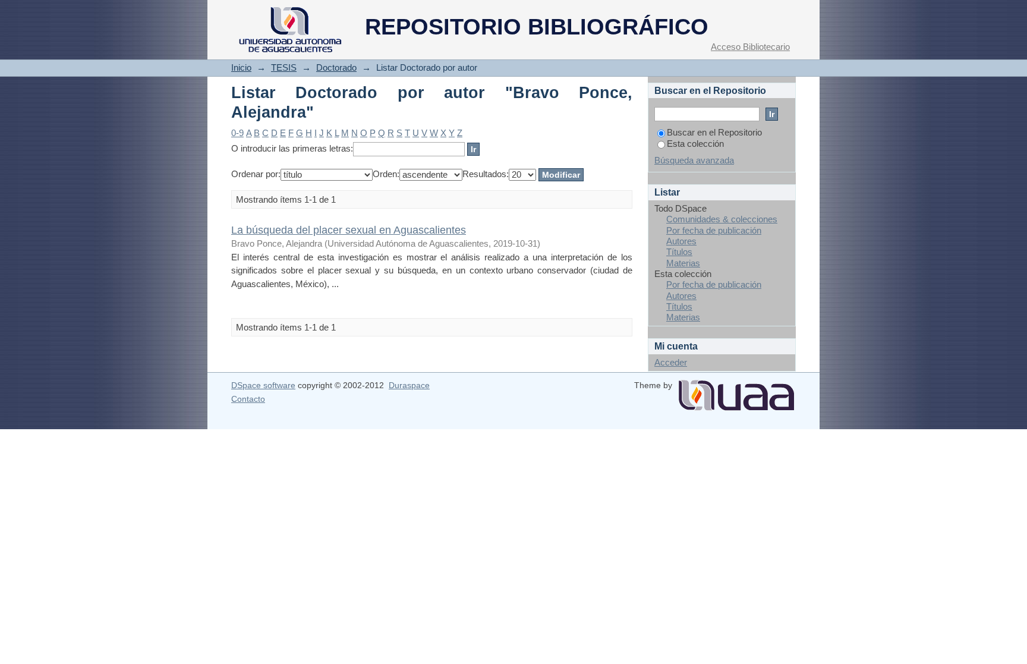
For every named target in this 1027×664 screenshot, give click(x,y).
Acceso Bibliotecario (750, 47)
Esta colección (695, 144)
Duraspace (409, 385)
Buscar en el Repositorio (714, 132)
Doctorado (336, 67)
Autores (681, 241)
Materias (683, 263)
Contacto (248, 399)
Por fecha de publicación (713, 230)
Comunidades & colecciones (721, 219)
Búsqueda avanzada (694, 160)
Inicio (241, 67)
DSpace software (263, 385)
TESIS (284, 67)
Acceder (670, 362)
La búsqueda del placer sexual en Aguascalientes (348, 230)
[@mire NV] (736, 390)
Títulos (679, 252)
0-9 (237, 133)
